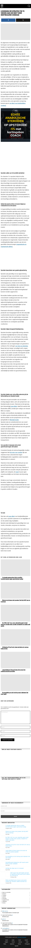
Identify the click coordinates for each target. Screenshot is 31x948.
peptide (16, 896)
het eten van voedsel (16, 452)
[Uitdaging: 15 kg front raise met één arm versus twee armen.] (15, 637)
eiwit (17, 472)
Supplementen (16, 899)
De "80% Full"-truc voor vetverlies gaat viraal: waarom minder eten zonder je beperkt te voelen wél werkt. (15, 624)
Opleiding (16, 901)
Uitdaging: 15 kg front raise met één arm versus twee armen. (14, 648)
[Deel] (8, 20)
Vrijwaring (24, 937)
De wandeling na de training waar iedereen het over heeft (14, 693)
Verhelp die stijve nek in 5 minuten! (14, 868)
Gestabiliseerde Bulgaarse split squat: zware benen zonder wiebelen (16, 863)
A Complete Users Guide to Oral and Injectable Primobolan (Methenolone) (15, 925)
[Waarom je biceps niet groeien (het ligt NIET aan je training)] (15, 590)
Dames (16, 902)
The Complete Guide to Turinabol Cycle (10, 912)
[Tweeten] (23, 20)
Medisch (16, 893)
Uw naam (3, 811)
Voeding (16, 895)
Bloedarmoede (14, 420)
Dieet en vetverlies (16, 892)
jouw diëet (14, 406)
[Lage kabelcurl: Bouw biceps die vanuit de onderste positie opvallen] (15, 660)
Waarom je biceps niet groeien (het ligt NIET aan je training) (15, 601)
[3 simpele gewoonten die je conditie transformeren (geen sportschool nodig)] (15, 567)
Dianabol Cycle (5, 916)
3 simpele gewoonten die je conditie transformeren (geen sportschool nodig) (12, 578)
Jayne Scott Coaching (7, 915)
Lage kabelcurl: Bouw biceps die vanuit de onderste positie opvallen (13, 670)
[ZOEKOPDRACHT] (29, 6)
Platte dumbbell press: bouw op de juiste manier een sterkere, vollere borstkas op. (16, 880)
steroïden (16, 898)
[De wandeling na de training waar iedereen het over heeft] (15, 682)
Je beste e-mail (4, 806)
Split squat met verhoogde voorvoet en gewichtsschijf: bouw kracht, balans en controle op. (20, 874)
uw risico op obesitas (21, 346)
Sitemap (19, 937)
